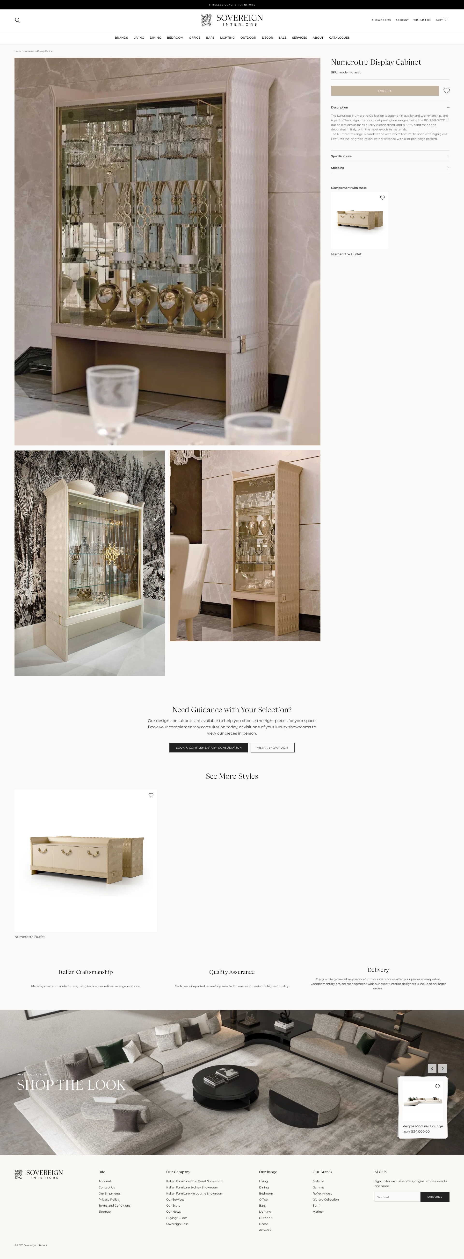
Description (339, 107)
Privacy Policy (109, 1199)
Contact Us (107, 1187)
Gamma (319, 1187)
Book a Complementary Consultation (209, 747)
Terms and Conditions (114, 1205)
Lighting (227, 37)
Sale (282, 37)
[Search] (17, 20)
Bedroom (266, 1193)
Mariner (318, 1211)
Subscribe (435, 1196)
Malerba (318, 1181)
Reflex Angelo (323, 1193)
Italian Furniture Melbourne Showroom (194, 1193)
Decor (267, 37)
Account (105, 1181)
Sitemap (105, 1211)
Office (263, 1199)
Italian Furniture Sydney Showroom (192, 1187)
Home (17, 51)
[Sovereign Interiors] (232, 20)
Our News (173, 1211)
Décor (263, 1224)
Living (263, 1181)
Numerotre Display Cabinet (38, 51)
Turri (316, 1205)
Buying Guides (176, 1218)
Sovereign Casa (177, 1224)
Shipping (337, 168)
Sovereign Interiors (35, 1245)
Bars (210, 37)
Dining (264, 1187)
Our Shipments (110, 1193)
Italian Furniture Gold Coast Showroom (195, 1181)
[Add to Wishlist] (447, 91)
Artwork (265, 1230)
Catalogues (339, 37)
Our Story (173, 1205)
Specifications (341, 156)
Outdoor (248, 37)
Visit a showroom (272, 747)
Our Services (175, 1199)
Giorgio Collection (326, 1199)
